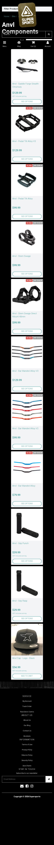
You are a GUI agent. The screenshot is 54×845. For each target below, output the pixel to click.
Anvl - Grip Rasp (19, 600)
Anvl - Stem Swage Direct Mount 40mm (24, 315)
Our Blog (27, 725)
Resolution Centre (27, 711)
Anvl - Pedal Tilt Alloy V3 (24, 141)
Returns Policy (27, 755)
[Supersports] (27, 14)
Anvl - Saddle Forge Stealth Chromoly (25, 85)
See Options (27, 101)
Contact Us (27, 730)
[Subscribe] (48, 779)
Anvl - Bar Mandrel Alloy (23, 485)
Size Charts (27, 765)
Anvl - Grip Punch (20, 543)
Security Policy (27, 760)
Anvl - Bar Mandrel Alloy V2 (25, 428)
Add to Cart (27, 676)
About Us (27, 720)
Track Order (27, 706)
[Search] (48, 34)
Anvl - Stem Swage (21, 256)
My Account (27, 701)
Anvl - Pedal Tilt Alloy (22, 198)
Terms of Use (27, 744)
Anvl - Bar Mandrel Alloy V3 (25, 371)
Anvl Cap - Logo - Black (23, 658)
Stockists (27, 736)
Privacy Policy (27, 749)
